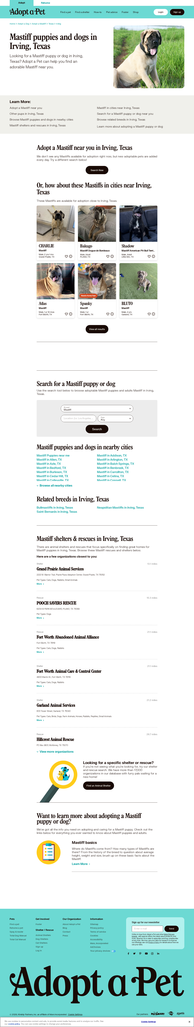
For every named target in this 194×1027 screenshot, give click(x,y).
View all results (97, 329)
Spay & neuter (16, 932)
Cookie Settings (75, 1014)
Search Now (97, 170)
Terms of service (98, 932)
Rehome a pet (16, 928)
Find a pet (14, 924)
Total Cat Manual (18, 939)
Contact (66, 932)
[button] (66, 256)
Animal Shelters (43, 935)
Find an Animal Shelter (98, 785)
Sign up (177, 12)
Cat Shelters (41, 943)
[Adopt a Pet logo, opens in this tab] (97, 987)
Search (97, 429)
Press (65, 935)
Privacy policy (97, 928)
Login (160, 12)
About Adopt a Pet (71, 924)
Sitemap (94, 924)
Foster (125, 12)
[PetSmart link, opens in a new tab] (158, 1013)
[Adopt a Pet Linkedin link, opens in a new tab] (158, 953)
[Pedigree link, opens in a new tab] (171, 1013)
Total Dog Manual (18, 935)
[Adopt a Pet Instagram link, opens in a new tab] (153, 953)
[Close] (189, 1022)
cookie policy (14, 1024)
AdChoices (95, 947)
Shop (136, 12)
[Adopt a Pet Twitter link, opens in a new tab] (135, 953)
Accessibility (96, 939)
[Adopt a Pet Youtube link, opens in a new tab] (147, 953)
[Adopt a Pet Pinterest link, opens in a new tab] (141, 953)
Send (171, 928)
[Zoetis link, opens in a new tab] (180, 1013)
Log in (39, 950)
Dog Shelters (42, 939)
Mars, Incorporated (99, 943)
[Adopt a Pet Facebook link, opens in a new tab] (129, 953)
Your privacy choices (100, 951)
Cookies (94, 935)
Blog (65, 928)
